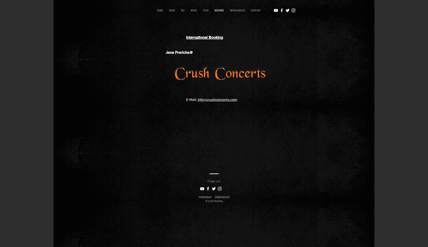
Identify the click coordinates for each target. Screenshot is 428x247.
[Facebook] (281, 10)
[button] (183, 10)
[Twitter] (287, 10)
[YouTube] (275, 10)
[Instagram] (293, 10)
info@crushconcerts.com (217, 100)
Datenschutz (222, 196)
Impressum (205, 196)
